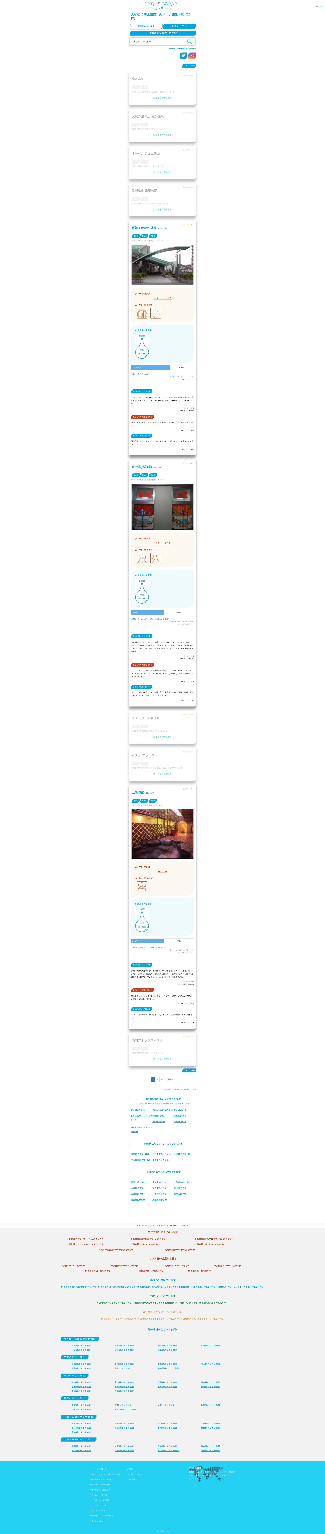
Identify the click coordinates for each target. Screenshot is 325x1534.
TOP (138, 1225)
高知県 (136, 87)
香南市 (144, 199)
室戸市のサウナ (159, 1188)
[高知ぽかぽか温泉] (162, 283)
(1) (160, 1160)
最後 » (170, 1079)
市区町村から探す (146, 26)
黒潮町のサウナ (159, 1200)
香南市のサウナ (181, 1194)
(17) (140, 1154)
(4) (161, 1154)
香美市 (144, 87)
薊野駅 (153, 236)
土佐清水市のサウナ (183, 1182)
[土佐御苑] (162, 857)
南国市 (144, 124)
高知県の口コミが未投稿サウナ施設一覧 (182, 48)
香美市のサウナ (138, 1200)
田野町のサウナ (138, 1194)
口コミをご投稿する (162, 98)
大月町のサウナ (138, 1188)
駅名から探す (179, 26)
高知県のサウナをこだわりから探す (163, 33)
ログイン (319, 6)
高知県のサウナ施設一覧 (150, 1225)
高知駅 (153, 475)
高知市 (144, 161)
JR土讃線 (163, 1225)
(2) (182, 1154)
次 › (162, 1079)
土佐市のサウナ (159, 1182)
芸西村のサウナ (159, 1194)
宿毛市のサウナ (181, 1188)
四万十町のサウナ (139, 1182)
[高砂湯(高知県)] (162, 528)
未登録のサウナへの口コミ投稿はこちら (180, 1089)
